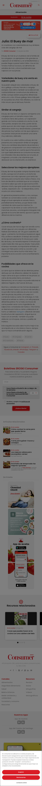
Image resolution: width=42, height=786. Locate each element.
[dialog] (21, 768)
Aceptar (21, 772)
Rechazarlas (21, 777)
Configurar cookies (21, 782)
